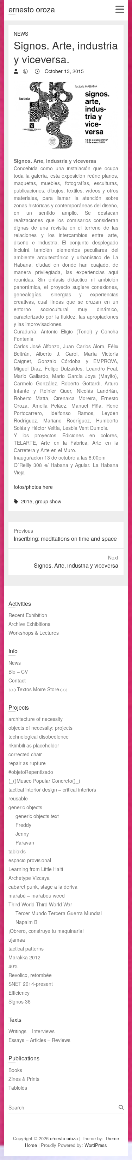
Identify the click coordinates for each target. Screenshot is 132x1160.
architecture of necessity (35, 718)
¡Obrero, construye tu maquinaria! (46, 930)
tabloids (17, 851)
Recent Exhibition (27, 615)
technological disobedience (38, 736)
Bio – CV (18, 671)
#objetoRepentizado (30, 771)
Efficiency (19, 992)
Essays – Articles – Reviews (39, 1039)
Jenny (22, 833)
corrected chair (25, 754)
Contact (17, 680)
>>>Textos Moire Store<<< (38, 689)
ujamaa (16, 939)
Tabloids (17, 1087)
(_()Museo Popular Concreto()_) (44, 780)
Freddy (23, 824)
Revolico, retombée (30, 974)
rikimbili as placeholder (33, 745)
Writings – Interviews (31, 1031)
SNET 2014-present (30, 983)
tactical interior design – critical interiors (52, 789)
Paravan (24, 842)
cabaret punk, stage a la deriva (42, 886)
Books (15, 1069)
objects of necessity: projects (40, 727)
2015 (26, 501)
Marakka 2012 (24, 957)
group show (48, 501)
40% (13, 966)
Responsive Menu (119, 9)
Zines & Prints (23, 1078)
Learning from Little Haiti (35, 868)
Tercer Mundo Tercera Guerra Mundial (58, 913)
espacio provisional (29, 860)
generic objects (25, 807)
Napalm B (26, 921)
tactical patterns (26, 948)
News (21, 33)
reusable (18, 798)
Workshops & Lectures (33, 632)
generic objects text (37, 815)
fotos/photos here (33, 486)
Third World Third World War (40, 904)
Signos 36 (19, 1001)
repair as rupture (27, 763)
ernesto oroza (31, 9)
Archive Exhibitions (29, 623)
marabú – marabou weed (36, 895)
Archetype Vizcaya (29, 877)
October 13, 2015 (63, 71)
